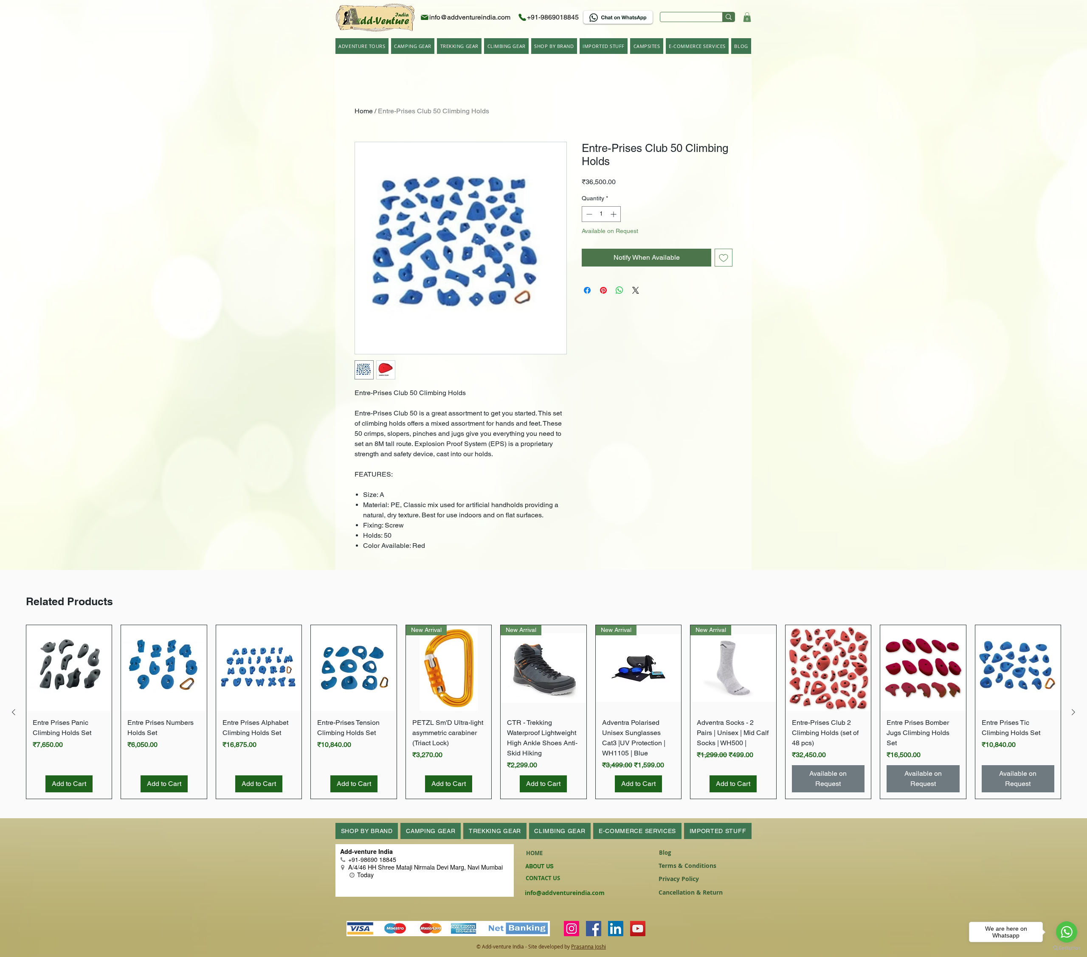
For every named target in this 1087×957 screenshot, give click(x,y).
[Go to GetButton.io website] (1066, 948)
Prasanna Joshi (588, 946)
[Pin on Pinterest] (603, 290)
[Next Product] (1073, 712)
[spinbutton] (601, 214)
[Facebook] (593, 928)
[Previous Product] (13, 712)
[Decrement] (588, 214)
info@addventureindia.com (565, 893)
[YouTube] (637, 928)
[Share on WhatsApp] (619, 290)
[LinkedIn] (615, 928)
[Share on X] (636, 290)
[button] (747, 17)
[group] (543, 711)
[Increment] (614, 214)
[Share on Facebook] (587, 290)
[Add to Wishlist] (723, 258)
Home (364, 111)
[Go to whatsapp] (1066, 932)
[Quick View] (69, 667)
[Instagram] (571, 928)
